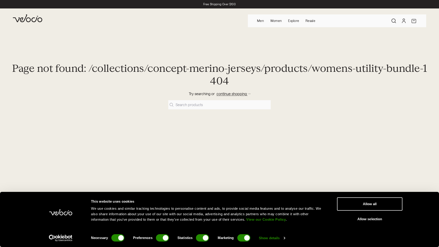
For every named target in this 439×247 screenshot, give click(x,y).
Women (276, 21)
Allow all (370, 204)
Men (260, 21)
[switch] (162, 238)
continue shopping (232, 93)
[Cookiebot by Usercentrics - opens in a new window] (61, 238)
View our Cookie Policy (266, 219)
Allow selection (369, 219)
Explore (293, 21)
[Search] (394, 21)
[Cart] (414, 21)
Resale (310, 21)
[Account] (404, 21)
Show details (269, 238)
